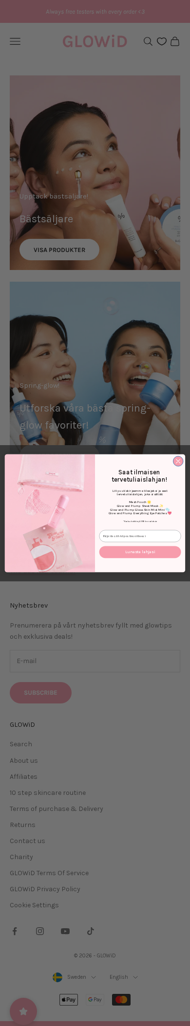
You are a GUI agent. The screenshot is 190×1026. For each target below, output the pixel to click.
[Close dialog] (178, 461)
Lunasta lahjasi (140, 551)
